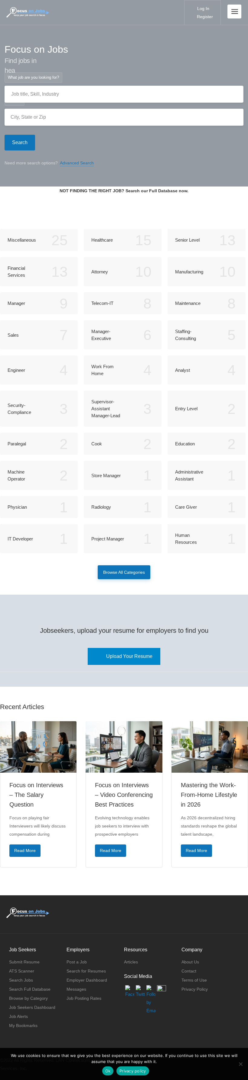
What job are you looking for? (33, 77)
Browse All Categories (124, 572)
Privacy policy (132, 1070)
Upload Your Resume (129, 656)
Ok (108, 1070)
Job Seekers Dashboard (32, 1007)
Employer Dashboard (87, 980)
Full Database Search (124, 212)
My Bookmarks (23, 1025)
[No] (240, 1064)
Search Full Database (30, 989)
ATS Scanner (21, 971)
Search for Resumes (86, 971)
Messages (76, 989)
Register (204, 16)
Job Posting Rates (84, 998)
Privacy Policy (194, 989)
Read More (25, 850)
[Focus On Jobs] (28, 9)
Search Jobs (21, 980)
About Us (190, 961)
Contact (188, 971)
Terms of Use (194, 980)
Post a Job (77, 961)
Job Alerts (18, 1016)
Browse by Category (28, 998)
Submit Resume (24, 961)
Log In (202, 8)
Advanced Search (77, 162)
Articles (131, 961)
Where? (14, 100)
